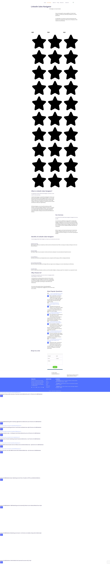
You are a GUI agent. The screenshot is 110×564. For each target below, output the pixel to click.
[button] (55, 294)
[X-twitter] (33, 387)
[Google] (36, 387)
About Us (54, 2)
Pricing (58, 2)
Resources (62, 2)
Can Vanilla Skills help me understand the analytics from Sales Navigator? (53, 304)
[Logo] (36, 3)
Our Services (49, 2)
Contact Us (67, 2)
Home (45, 2)
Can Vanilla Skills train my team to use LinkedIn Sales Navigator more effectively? (54, 340)
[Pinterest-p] (41, 387)
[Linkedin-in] (31, 387)
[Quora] (38, 387)
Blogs (47, 384)
